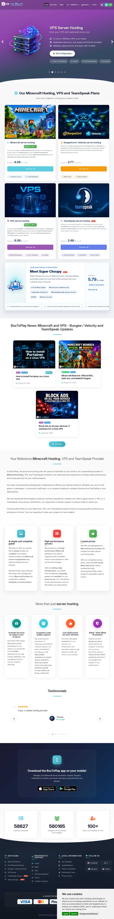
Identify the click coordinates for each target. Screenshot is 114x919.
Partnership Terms (68, 872)
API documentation (42, 874)
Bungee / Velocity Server (17, 869)
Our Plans (53, 4)
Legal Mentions (67, 865)
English (86, 4)
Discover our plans (64, 57)
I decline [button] (74, 914)
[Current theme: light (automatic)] (102, 5)
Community (74, 4)
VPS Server (12, 872)
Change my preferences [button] (89, 914)
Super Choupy (16, 880)
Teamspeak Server (17, 876)
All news (58, 444)
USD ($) (94, 4)
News (62, 4)
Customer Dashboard (106, 4)
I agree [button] (65, 914)
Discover (29, 169)
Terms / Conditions (69, 869)
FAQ (36, 870)
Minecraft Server (14, 862)
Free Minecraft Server (16, 865)
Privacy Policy (67, 876)
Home (46, 4)
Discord (59, 726)
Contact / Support (41, 881)
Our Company (67, 862)
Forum (37, 878)
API (68, 4)
